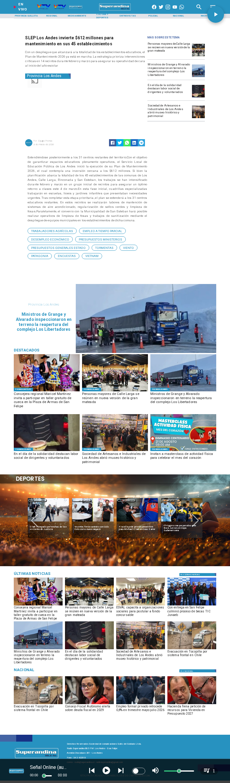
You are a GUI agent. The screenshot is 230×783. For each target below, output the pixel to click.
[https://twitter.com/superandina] (161, 10)
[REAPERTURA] (198, 76)
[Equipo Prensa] (28, 146)
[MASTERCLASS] (183, 450)
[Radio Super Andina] (199, 10)
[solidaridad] (47, 450)
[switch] (138, 771)
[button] (52, 231)
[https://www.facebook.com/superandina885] (154, 10)
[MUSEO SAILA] (115, 450)
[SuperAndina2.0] (115, 10)
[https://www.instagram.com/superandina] (168, 10)
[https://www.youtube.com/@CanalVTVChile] (174, 10)
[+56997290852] (181, 10)
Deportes (37, 500)
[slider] (44, 776)
